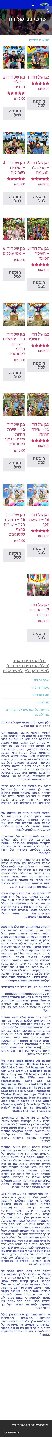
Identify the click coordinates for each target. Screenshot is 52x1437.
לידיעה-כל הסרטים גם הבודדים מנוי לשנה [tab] (27, 712)
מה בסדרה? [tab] (41, 695)
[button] (48, 9)
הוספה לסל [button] (39, 103)
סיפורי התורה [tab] (40, 687)
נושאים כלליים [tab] (39, 40)
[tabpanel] (26, 360)
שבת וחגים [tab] (41, 680)
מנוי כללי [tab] (43, 702)
